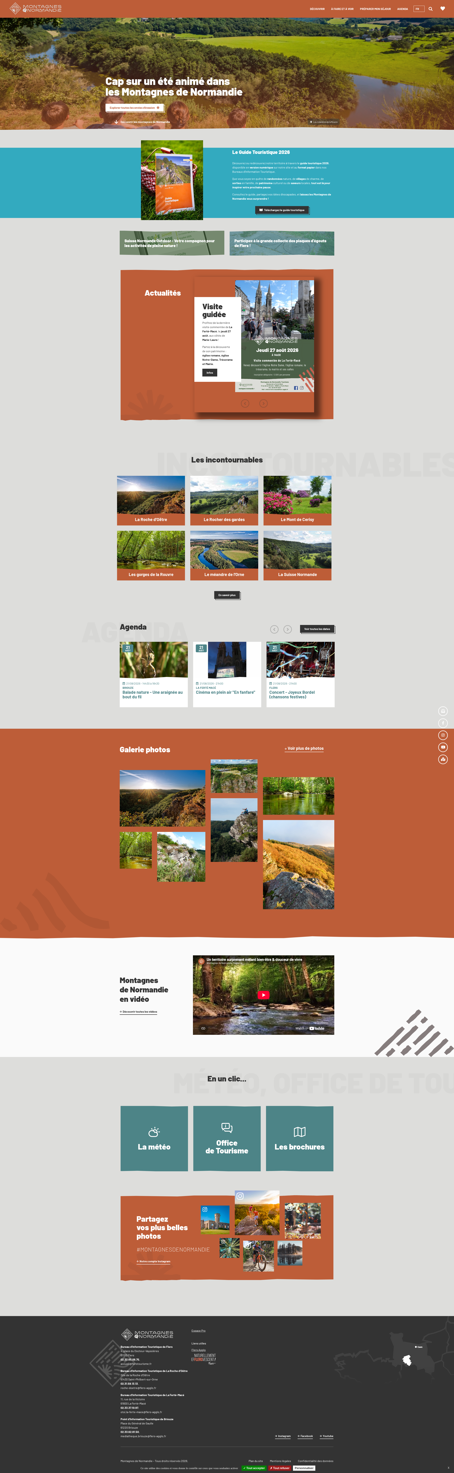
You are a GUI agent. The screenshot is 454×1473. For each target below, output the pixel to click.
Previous (245, 403)
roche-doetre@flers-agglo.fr (138, 1387)
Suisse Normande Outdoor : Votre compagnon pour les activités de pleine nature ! (169, 243)
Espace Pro (199, 1330)
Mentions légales (280, 1461)
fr (417, 8)
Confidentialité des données (315, 1461)
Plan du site (256, 1461)
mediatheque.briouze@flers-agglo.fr (143, 1436)
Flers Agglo (199, 1350)
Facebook (307, 1436)
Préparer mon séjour (375, 8)
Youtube (328, 1436)
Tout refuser (280, 1468)
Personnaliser (304, 1468)
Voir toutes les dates (317, 628)
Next (263, 403)
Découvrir (317, 8)
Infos (210, 372)
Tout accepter (255, 1468)
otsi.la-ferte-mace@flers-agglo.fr (141, 1412)
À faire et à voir (342, 8)
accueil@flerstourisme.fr (136, 1363)
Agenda (402, 8)
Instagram (284, 1436)
